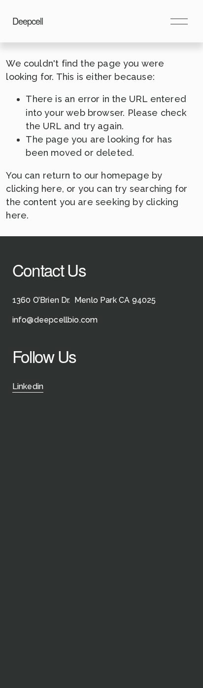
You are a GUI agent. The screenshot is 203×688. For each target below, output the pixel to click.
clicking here (34, 188)
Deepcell (27, 20)
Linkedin (27, 386)
